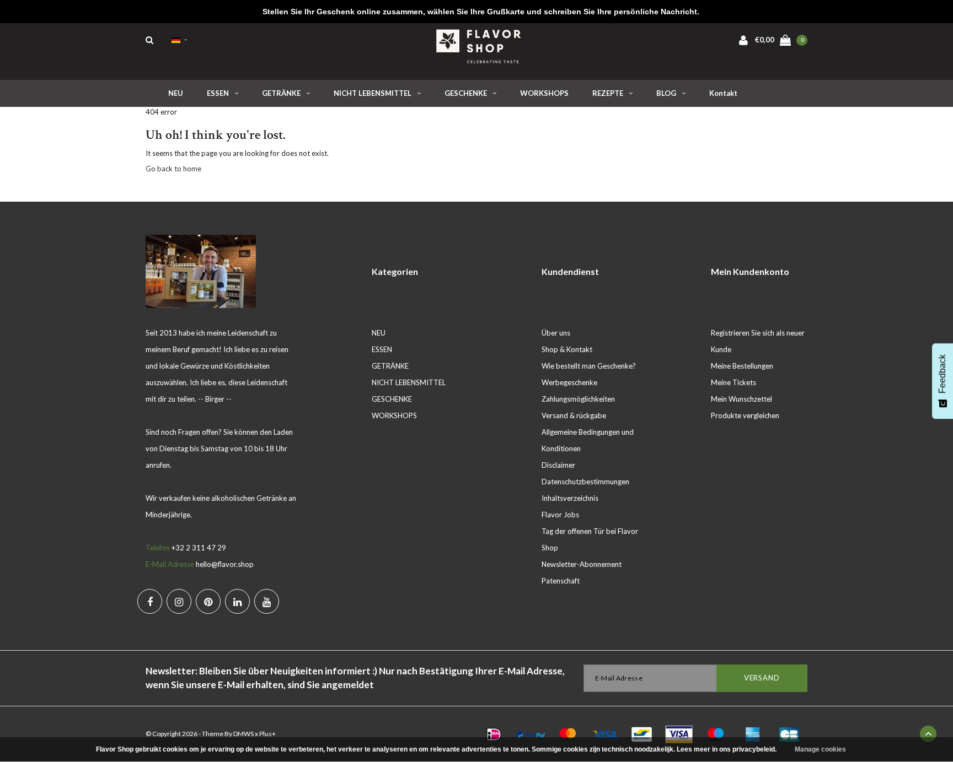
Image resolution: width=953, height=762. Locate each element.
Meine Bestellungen (742, 365)
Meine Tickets (733, 382)
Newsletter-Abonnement (582, 564)
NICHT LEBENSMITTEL (372, 93)
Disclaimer (558, 465)
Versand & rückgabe (574, 415)
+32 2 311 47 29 (199, 547)
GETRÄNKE (281, 93)
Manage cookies (820, 749)
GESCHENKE (466, 93)
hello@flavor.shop (225, 564)
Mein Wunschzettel (741, 398)
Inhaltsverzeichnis (570, 498)
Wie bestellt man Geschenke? (589, 365)
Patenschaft (561, 580)
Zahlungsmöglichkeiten (578, 398)
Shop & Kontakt (567, 349)
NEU (175, 93)
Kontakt (723, 93)
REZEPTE (607, 93)
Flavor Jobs (560, 514)
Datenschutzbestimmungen (585, 481)
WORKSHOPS (544, 93)
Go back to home (173, 168)
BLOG (666, 93)
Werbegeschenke (569, 382)
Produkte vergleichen (745, 415)
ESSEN (218, 93)
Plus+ (267, 733)
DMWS (243, 733)
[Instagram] (179, 601)
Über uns (556, 332)
